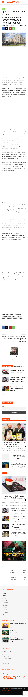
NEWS (7, 6)
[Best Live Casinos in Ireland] (5, 632)
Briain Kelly (5, 25)
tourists (20, 318)
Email (3, 406)
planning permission (6, 316)
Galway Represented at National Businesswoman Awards (18, 457)
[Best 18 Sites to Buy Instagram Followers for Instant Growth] (5, 625)
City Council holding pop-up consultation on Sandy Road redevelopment (20, 339)
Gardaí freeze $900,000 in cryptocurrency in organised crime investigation (18, 526)
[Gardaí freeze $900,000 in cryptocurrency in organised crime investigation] (5, 526)
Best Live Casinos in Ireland (17, 630)
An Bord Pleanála (18, 219)
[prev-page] (3, 394)
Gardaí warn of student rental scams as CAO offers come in (17, 372)
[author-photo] (14, 354)
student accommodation (17, 316)
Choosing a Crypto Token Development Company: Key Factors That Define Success (18, 464)
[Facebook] (3, 28)
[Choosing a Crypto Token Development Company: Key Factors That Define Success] (5, 465)
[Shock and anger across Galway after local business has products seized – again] (5, 639)
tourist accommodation (12, 318)
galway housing (18, 314)
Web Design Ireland (6, 690)
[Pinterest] (10, 28)
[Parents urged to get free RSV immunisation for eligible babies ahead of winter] (5, 379)
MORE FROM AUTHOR (19, 366)
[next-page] (5, 394)
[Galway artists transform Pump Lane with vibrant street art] (5, 388)
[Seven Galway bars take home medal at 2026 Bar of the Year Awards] (14, 432)
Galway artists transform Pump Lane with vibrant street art (17, 388)
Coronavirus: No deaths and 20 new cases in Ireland (8, 338)
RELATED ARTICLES (7, 366)
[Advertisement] (14, 62)
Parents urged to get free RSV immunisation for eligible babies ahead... (18, 510)
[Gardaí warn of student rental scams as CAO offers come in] (5, 372)
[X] (6, 28)
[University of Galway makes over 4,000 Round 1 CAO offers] (5, 534)
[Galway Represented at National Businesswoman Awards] (5, 457)
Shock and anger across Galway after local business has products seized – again (17, 639)
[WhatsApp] (13, 28)
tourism (4, 318)
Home (3, 6)
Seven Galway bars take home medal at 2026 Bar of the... (14, 443)
